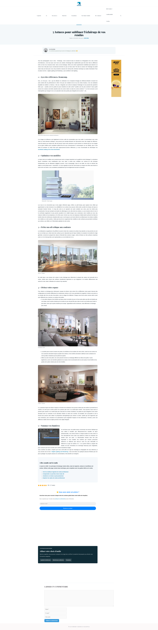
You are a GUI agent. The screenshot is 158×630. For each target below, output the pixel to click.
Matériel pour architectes (58, 560)
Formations (74, 15)
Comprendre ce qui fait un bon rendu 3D (53, 474)
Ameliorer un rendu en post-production (53, 476)
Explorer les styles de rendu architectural (54, 478)
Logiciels (39, 15)
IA (46, 15)
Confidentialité (109, 14)
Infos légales (109, 8)
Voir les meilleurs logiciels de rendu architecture (55, 471)
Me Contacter (98, 15)
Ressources (54, 15)
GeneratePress (86, 626)
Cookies (108, 21)
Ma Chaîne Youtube (86, 15)
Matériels (64, 15)
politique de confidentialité (60, 498)
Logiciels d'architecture (46, 560)
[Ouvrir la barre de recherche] (121, 15)
